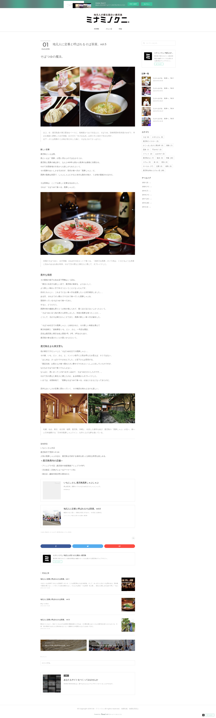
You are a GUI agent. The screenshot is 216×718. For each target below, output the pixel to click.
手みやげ (156, 149)
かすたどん (157, 137)
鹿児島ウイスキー (151, 141)
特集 (120, 29)
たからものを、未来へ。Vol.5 (163, 118)
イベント (147, 154)
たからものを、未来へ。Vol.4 (163, 108)
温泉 (146, 149)
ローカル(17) (53, 532)
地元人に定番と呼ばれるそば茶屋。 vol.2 (55, 599)
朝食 (169, 145)
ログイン (147, 4)
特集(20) (47, 532)
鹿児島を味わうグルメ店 (153, 170)
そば (146, 137)
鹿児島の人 (148, 158)
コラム (147, 162)
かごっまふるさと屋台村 (153, 145)
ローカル (148, 166)
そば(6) (42, 532)
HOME (96, 29)
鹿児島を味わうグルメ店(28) (64, 532)
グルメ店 (109, 29)
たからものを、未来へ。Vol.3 (163, 98)
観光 (160, 158)
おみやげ (160, 154)
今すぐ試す (133, 4)
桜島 (168, 166)
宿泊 (164, 162)
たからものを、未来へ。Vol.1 (163, 78)
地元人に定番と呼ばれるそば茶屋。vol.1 (54, 579)
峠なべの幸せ (44, 604)
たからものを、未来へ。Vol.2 (163, 88)
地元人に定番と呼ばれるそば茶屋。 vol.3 (55, 619)
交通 (159, 166)
